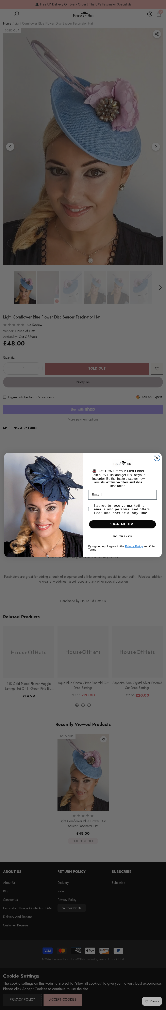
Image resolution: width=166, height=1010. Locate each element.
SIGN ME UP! (122, 524)
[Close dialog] (157, 458)
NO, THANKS (122, 536)
